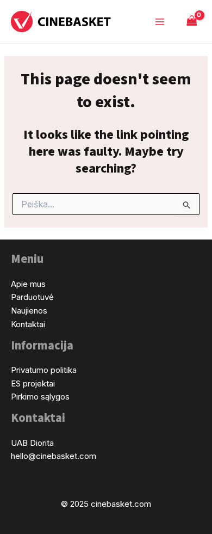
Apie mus (28, 284)
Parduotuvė (32, 297)
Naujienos (29, 310)
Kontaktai (28, 324)
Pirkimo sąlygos (40, 396)
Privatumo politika (44, 370)
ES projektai (33, 383)
